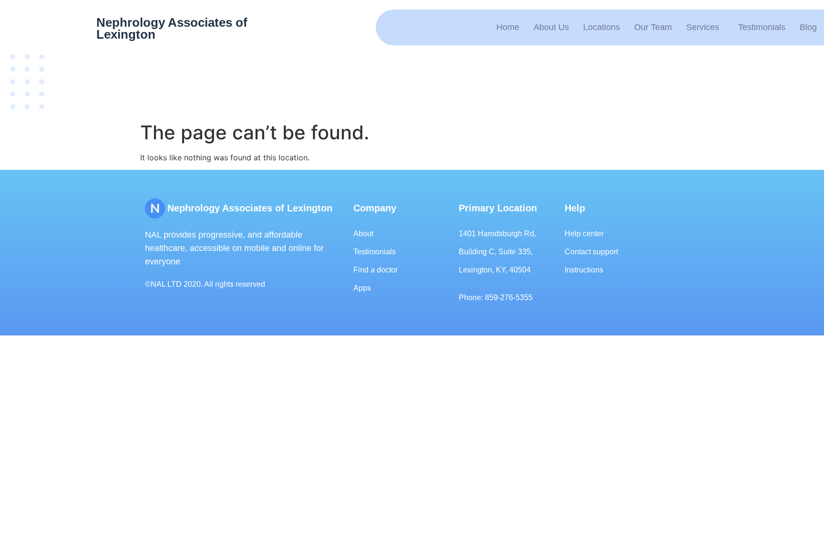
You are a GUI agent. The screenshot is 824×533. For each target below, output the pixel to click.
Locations (601, 27)
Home (507, 27)
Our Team (653, 27)
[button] (705, 27)
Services (702, 27)
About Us (551, 27)
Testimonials (761, 27)
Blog (808, 27)
